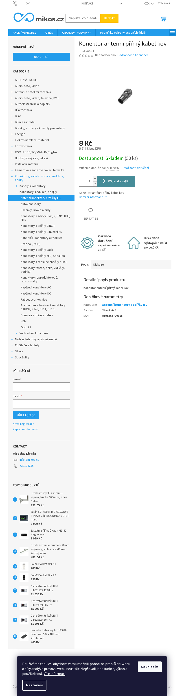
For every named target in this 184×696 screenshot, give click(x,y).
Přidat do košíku (119, 181)
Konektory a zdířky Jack (37, 250)
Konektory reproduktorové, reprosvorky (39, 279)
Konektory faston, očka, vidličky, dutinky (43, 270)
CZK (147, 4)
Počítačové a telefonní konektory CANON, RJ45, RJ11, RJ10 (43, 307)
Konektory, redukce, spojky (38, 192)
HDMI (24, 321)
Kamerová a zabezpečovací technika (39, 170)
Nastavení (34, 685)
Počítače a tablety (27, 345)
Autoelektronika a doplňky (32, 104)
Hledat (109, 18)
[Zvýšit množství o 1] (95, 178)
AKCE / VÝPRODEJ (26, 80)
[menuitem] (24, 32)
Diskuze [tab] (98, 264)
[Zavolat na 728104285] (19, 3)
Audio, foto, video (27, 86)
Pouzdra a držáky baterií (37, 315)
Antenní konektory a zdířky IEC (41, 198)
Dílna (18, 116)
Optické (26, 327)
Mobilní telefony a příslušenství (36, 339)
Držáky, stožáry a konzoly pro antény (40, 128)
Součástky (22, 357)
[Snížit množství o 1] (95, 183)
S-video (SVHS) (30, 244)
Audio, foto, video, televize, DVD (37, 98)
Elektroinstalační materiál (32, 140)
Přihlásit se (25, 415)
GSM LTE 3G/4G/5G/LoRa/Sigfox (36, 152)
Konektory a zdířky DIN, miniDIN (41, 232)
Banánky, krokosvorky (35, 210)
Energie (20, 134)
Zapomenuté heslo (25, 429)
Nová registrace (23, 424)
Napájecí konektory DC (36, 293)
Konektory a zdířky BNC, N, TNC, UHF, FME (45, 218)
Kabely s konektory (33, 186)
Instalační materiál (27, 164)
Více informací (54, 673)
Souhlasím (149, 666)
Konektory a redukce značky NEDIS (44, 262)
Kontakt (87, 4)
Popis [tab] (85, 264)
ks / (41, 57)
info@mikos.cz (29, 460)
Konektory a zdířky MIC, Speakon (43, 256)
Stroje (19, 351)
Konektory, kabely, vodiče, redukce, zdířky (39, 178)
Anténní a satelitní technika (33, 92)
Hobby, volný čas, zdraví (31, 158)
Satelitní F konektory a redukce (42, 238)
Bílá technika (23, 110)
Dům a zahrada (25, 122)
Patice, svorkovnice (34, 299)
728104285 (27, 466)
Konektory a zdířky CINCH (38, 226)
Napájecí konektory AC (36, 287)
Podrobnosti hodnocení (133, 55)
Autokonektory (31, 204)
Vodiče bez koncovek (34, 333)
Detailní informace (91, 197)
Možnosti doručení (136, 168)
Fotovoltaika (23, 146)
